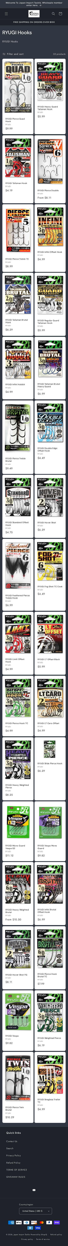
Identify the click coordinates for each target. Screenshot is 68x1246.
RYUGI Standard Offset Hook (17, 523)
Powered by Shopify (39, 1234)
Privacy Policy (13, 1155)
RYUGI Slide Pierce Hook (50, 763)
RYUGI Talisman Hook (16, 183)
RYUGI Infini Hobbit (15, 384)
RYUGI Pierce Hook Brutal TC (47, 975)
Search (9, 1148)
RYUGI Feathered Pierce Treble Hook (18, 596)
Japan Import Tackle (22, 1234)
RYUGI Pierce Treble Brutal (16, 459)
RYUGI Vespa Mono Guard (47, 847)
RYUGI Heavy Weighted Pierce (17, 786)
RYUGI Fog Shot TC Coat (50, 586)
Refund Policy (13, 1162)
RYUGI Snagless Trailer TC (49, 1100)
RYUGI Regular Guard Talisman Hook (48, 321)
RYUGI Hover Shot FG (16, 975)
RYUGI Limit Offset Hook (15, 660)
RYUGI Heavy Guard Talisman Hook (48, 108)
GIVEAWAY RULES (15, 1176)
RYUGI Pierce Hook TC (17, 723)
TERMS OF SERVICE (16, 1169)
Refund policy (56, 1234)
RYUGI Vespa (12, 1036)
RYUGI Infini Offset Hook (50, 252)
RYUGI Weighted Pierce (49, 1038)
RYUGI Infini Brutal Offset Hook (47, 911)
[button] (6, 13)
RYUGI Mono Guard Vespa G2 (15, 847)
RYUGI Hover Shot (47, 522)
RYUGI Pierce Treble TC (17, 259)
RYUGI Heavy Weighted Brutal (17, 911)
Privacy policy (27, 1239)
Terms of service (43, 1239)
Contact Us (11, 1141)
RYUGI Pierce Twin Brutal (15, 1108)
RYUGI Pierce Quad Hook (15, 120)
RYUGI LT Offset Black (49, 659)
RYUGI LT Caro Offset (48, 723)
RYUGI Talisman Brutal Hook (17, 321)
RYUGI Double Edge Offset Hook (47, 449)
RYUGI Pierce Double (48, 190)
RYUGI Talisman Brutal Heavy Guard (49, 385)
